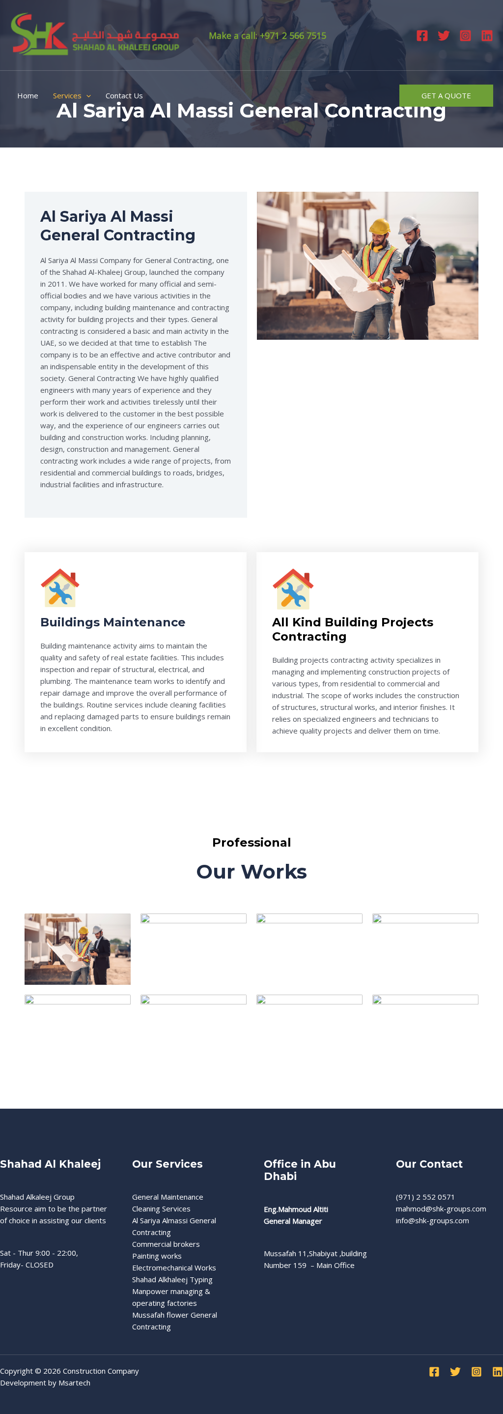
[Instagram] (465, 35)
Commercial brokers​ (166, 1244)
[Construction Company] (96, 34)
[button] (86, 95)
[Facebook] (422, 35)
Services (67, 95)
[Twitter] (444, 35)
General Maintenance (167, 1197)
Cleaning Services (161, 1208)
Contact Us (124, 95)
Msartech (74, 1382)
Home (27, 95)
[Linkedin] (487, 35)
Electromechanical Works (174, 1267)
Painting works (157, 1256)
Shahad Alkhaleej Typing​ (172, 1279)
